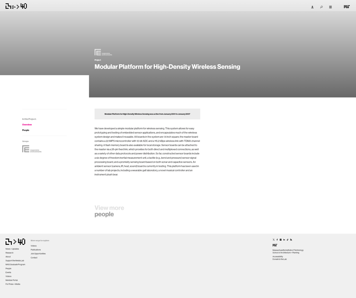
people (104, 214)
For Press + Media (13, 284)
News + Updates (12, 249)
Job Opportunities (38, 253)
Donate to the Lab (280, 259)
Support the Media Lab (15, 260)
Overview (27, 124)
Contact (34, 257)
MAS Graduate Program (15, 264)
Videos (8, 276)
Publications (36, 249)
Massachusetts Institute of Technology (288, 250)
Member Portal (12, 280)
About (8, 256)
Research (9, 253)
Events (8, 272)
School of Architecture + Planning (286, 252)
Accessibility (278, 256)
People (25, 130)
